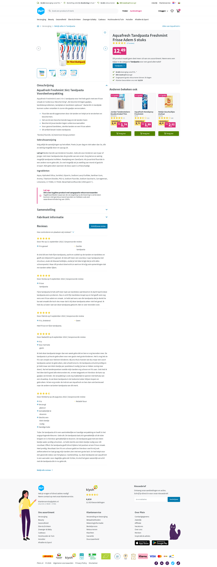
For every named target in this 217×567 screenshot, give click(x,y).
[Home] (38, 26)
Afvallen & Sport (142, 19)
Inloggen (162, 11)
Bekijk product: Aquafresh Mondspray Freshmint (144, 115)
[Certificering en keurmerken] (106, 556)
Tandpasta (70, 26)
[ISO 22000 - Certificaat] (117, 556)
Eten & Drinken (74, 19)
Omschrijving (45, 85)
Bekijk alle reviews (44, 470)
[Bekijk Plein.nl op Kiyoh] (70, 556)
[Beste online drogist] (125, 556)
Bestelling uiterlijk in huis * (80, 3)
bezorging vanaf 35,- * (51, 3)
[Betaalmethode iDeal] (165, 556)
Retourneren (92, 529)
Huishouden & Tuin (116, 19)
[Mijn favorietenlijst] (172, 11)
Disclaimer (93, 563)
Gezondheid (61, 19)
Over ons (138, 529)
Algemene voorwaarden (63, 563)
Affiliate (138, 523)
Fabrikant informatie (50, 217)
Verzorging (41, 19)
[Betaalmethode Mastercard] (159, 556)
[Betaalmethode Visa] (152, 556)
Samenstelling (46, 209)
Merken (138, 532)
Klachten (90, 532)
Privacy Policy (81, 563)
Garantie (90, 536)
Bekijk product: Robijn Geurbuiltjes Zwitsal (168, 115)
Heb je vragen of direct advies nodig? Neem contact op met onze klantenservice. (56, 495)
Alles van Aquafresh (170, 26)
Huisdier (129, 19)
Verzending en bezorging (97, 516)
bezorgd (124, 75)
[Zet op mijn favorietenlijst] (104, 32)
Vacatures (139, 526)
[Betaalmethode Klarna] (143, 556)
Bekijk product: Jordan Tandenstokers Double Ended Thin (121, 115)
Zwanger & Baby (89, 19)
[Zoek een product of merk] (49, 10)
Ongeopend (120, 77)
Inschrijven (174, 499)
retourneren (108, 3)
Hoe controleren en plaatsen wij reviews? (54, 232)
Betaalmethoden (94, 520)
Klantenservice (164, 3)
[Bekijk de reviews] (120, 43)
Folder (125, 11)
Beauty (51, 19)
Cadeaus (102, 19)
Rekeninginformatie (95, 523)
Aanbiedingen (136, 11)
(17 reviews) (130, 43)
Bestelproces (92, 526)
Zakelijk (154, 3)
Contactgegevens (142, 516)
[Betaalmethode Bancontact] (171, 556)
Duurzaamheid (93, 539)
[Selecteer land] (174, 3)
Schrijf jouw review (98, 226)
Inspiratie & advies (142, 536)
